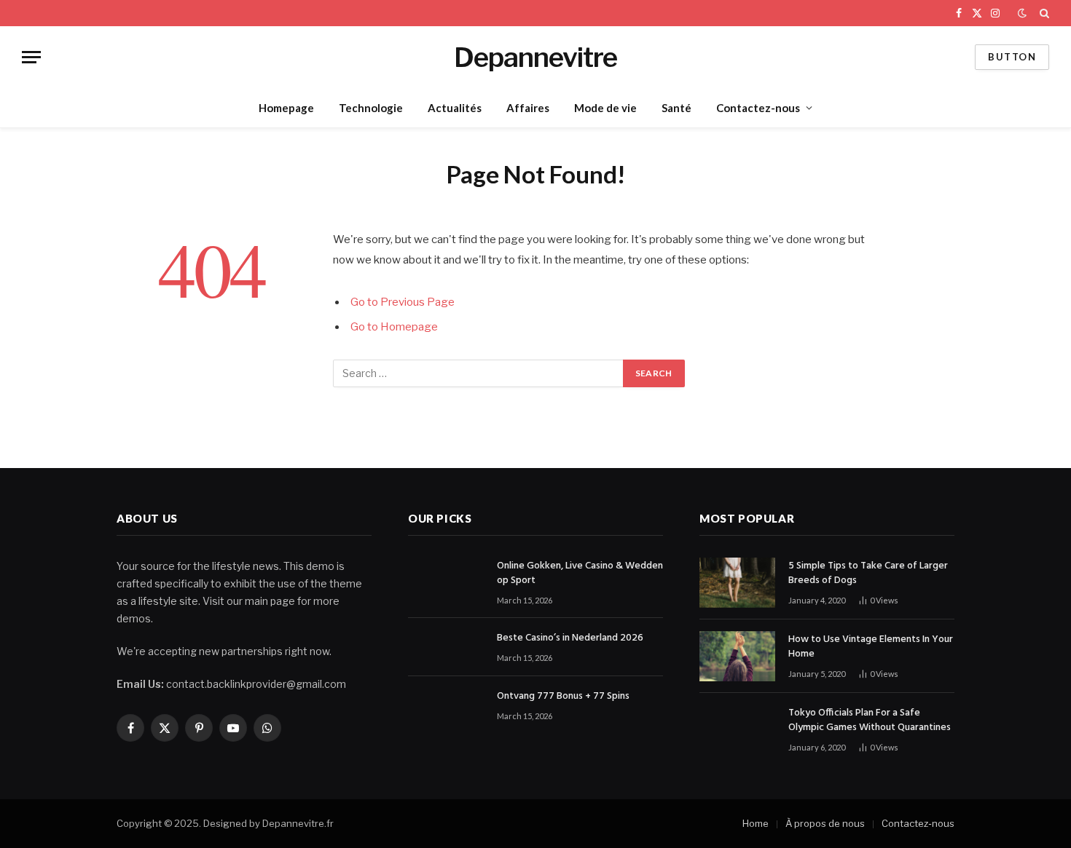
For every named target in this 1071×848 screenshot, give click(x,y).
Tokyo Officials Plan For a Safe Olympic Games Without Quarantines (869, 720)
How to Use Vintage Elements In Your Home (870, 647)
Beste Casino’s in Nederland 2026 (570, 638)
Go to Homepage (394, 326)
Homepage (286, 107)
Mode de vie (605, 107)
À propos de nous (825, 823)
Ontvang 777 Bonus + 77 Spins (563, 696)
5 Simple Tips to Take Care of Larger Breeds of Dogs (868, 573)
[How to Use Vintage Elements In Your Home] (737, 656)
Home (755, 823)
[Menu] (31, 57)
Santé (676, 107)
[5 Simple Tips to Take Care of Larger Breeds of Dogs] (737, 583)
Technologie (371, 107)
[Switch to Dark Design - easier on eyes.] (1022, 13)
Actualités (455, 107)
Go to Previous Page (402, 302)
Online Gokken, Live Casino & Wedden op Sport (580, 573)
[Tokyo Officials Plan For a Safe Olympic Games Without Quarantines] (737, 730)
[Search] (1043, 13)
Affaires (527, 107)
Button (1012, 57)
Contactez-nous (758, 107)
